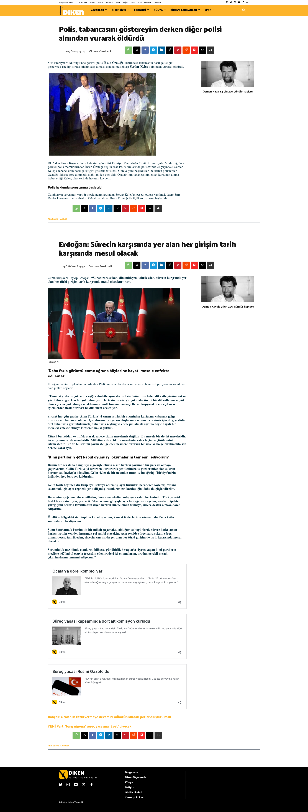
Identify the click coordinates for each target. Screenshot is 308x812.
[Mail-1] (247, 3)
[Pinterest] (177, 50)
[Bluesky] (231, 3)
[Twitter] (235, 3)
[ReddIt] (186, 50)
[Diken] (71, 10)
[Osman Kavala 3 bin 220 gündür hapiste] (227, 74)
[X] (136, 50)
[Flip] (194, 50)
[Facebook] (243, 3)
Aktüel (63, 219)
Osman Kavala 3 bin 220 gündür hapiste (228, 91)
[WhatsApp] (128, 50)
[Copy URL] (169, 50)
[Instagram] (227, 3)
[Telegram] (153, 50)
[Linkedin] (161, 50)
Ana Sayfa (53, 219)
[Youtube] (239, 3)
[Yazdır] (210, 50)
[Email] (202, 50)
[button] (243, 10)
